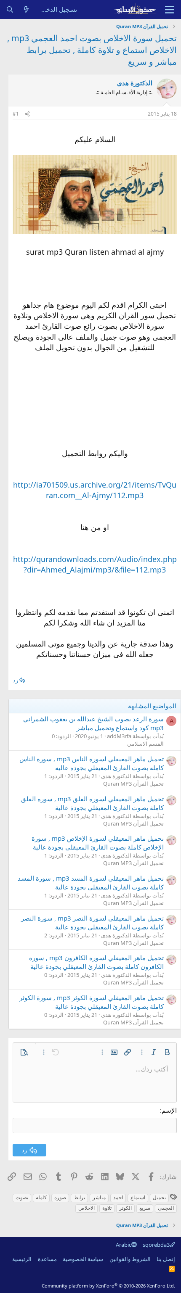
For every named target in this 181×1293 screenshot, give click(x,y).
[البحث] (10, 9)
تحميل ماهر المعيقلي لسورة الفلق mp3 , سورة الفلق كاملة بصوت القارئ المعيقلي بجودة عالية (92, 803)
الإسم (169, 1110)
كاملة (41, 1197)
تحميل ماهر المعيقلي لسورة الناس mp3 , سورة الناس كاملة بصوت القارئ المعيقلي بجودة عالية (91, 763)
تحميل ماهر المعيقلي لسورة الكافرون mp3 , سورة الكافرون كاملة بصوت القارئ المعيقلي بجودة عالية (96, 962)
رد (15, 680)
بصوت (22, 1197)
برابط (79, 1197)
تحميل (159, 1197)
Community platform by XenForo (108, 1285)
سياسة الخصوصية (83, 1259)
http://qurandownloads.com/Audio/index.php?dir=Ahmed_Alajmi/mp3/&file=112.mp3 (95, 564)
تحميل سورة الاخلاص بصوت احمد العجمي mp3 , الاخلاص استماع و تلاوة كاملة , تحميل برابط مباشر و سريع (92, 49)
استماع (137, 1197)
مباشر (99, 1197)
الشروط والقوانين (130, 1259)
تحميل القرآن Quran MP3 (133, 783)
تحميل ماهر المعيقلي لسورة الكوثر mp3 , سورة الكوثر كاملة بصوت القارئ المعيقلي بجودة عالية (91, 1002)
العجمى (166, 1207)
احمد (118, 1197)
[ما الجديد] (26, 9)
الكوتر (125, 1207)
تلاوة (107, 1207)
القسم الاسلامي (145, 743)
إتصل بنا (166, 1259)
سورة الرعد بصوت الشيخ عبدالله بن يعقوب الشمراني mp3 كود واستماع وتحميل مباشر (93, 723)
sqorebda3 (156, 1244)
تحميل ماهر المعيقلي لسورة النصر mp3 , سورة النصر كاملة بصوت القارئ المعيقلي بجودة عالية (92, 922)
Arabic (123, 1244)
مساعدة (47, 1259)
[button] (167, 1052)
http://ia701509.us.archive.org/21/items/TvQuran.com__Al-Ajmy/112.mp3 (94, 490)
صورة (60, 1197)
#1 (16, 113)
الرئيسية (22, 1259)
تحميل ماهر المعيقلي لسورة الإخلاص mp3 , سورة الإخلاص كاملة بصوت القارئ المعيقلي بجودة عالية (98, 842)
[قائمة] (169, 9)
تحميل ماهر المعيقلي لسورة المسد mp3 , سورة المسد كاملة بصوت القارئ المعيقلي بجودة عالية (91, 882)
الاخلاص (86, 1207)
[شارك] (27, 114)
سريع (144, 1207)
